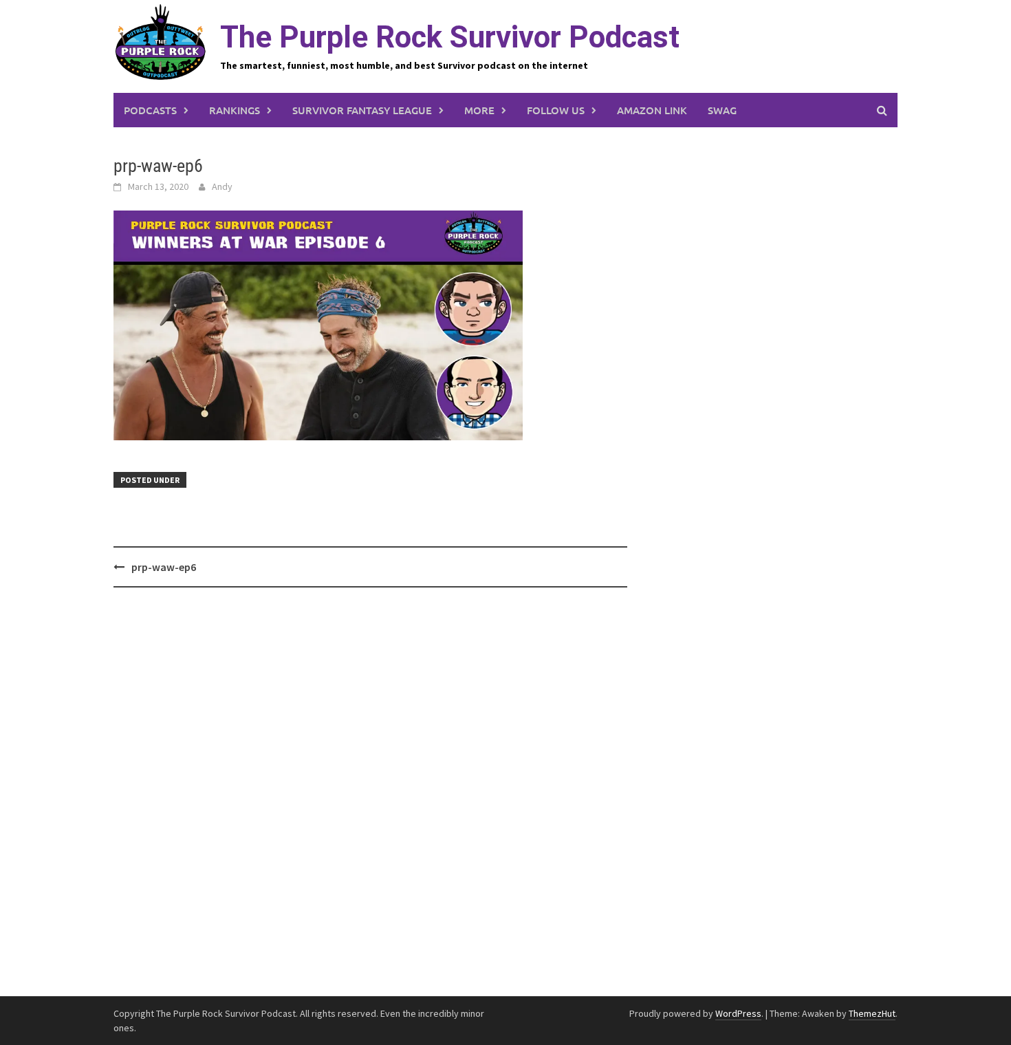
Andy (222, 186)
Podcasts (150, 110)
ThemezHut (872, 1013)
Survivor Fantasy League (362, 110)
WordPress (738, 1013)
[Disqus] (370, 793)
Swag (722, 110)
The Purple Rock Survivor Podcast (450, 37)
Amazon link (652, 110)
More (479, 110)
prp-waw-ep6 (163, 567)
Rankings (234, 110)
